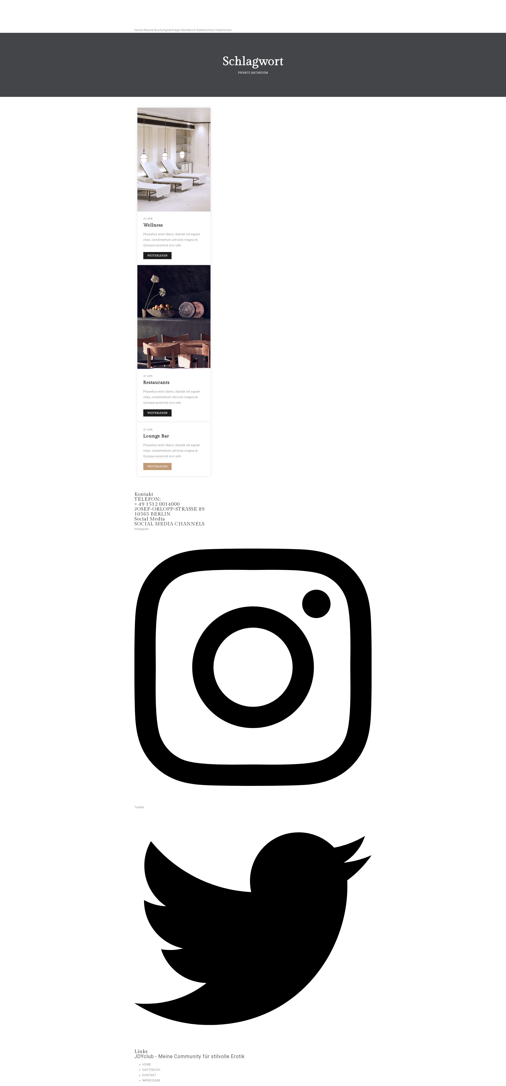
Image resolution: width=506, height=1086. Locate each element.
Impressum (223, 30)
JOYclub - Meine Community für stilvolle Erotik (189, 1056)
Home (138, 30)
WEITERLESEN (157, 255)
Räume (149, 30)
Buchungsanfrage (167, 30)
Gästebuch (188, 30)
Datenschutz (206, 30)
